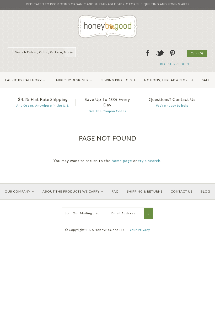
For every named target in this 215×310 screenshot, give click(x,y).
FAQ (115, 191)
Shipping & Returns (145, 191)
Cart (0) (197, 53)
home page (122, 160)
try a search (149, 160)
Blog (205, 191)
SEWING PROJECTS (118, 80)
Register (168, 64)
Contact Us (181, 191)
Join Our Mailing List (82, 213)
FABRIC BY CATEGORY (25, 80)
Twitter (160, 53)
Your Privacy (140, 230)
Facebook (147, 53)
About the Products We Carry (72, 191)
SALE (206, 80)
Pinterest (172, 53)
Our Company (19, 191)
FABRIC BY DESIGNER (73, 80)
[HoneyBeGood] (107, 16)
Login (184, 64)
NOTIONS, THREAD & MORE (169, 80)
